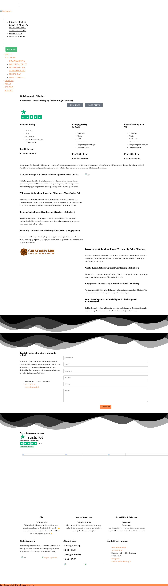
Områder (9, 80)
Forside (8, 54)
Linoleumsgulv (17, 77)
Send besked (106, 407)
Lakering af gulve (18, 64)
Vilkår (8, 84)
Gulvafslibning (17, 61)
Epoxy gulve (15, 74)
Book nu (9, 90)
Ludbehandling (17, 67)
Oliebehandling (17, 70)
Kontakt (9, 87)
